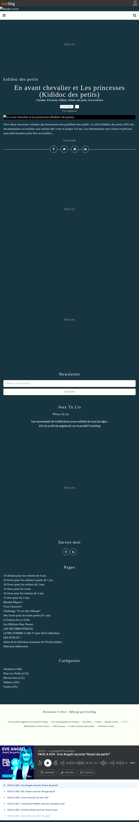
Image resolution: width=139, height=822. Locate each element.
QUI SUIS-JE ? (12, 637)
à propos (88, 772)
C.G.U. (125, 722)
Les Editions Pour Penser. (18, 624)
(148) (12, 669)
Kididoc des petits (77, 100)
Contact (98, 722)
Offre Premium (59, 726)
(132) (15, 673)
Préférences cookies (106, 726)
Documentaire (95, 100)
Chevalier (41, 100)
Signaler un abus (112, 722)
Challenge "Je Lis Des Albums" (22, 611)
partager (69, 772)
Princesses (52, 100)
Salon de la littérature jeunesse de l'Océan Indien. (33, 642)
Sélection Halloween (15, 646)
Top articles (87, 722)
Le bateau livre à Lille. (16, 619)
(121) (14, 677)
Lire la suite (69, 140)
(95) (10, 686)
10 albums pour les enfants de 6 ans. (25, 575)
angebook (65, 426)
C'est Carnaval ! (12, 606)
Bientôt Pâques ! (13, 602)
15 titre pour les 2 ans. (16, 597)
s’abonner (49, 772)
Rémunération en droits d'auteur (36, 726)
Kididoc (63, 100)
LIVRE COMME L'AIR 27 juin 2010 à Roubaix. (31, 633)
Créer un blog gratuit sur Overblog (65, 722)
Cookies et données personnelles (82, 726)
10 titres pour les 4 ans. (17, 589)
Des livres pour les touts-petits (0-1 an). (27, 615)
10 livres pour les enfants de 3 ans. (24, 584)
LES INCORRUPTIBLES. (18, 628)
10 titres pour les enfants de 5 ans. (23, 593)
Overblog (90, 711)
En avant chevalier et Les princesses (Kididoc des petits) (69, 91)
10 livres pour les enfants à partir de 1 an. (28, 580)
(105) (11, 682)
